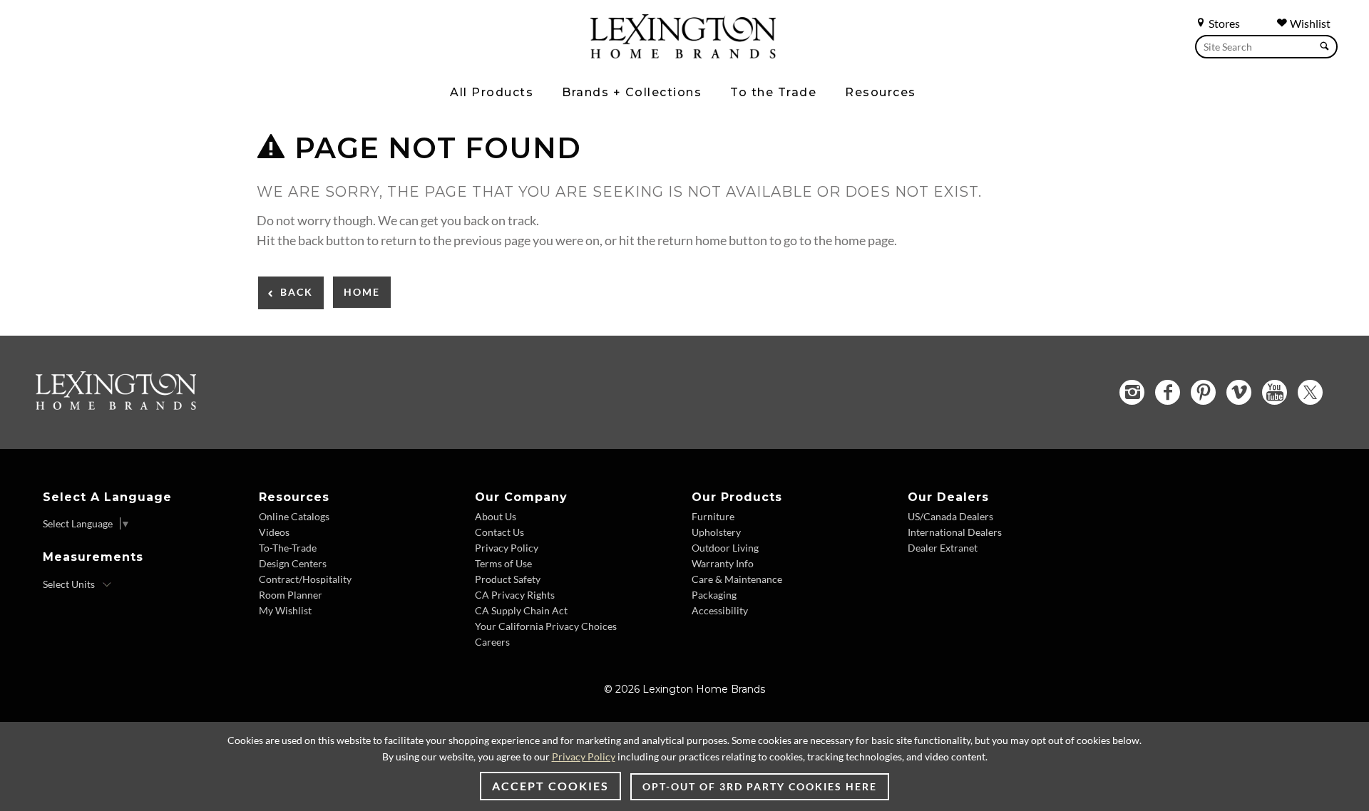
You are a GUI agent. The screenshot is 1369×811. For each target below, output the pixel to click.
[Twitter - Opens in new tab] (1310, 392)
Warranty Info (723, 563)
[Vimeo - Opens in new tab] (1238, 392)
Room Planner (290, 595)
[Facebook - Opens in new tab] (1167, 392)
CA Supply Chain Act (521, 610)
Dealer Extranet (943, 548)
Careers (492, 642)
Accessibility (720, 610)
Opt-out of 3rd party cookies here (759, 786)
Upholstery (716, 532)
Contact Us (499, 532)
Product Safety (507, 579)
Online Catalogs (294, 516)
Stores (1223, 23)
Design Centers (293, 563)
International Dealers (955, 532)
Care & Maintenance (737, 579)
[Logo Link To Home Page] (683, 53)
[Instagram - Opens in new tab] (1131, 392)
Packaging (714, 595)
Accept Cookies (550, 785)
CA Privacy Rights (515, 595)
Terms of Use (503, 563)
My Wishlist (285, 610)
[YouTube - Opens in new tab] (1274, 392)
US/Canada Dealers (950, 516)
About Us (495, 516)
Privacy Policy (506, 548)
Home (362, 292)
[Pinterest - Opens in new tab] (1203, 392)
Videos (274, 532)
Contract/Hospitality (305, 579)
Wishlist (1309, 23)
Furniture (713, 516)
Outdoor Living (725, 548)
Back (296, 292)
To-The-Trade (288, 548)
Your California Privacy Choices (546, 626)
